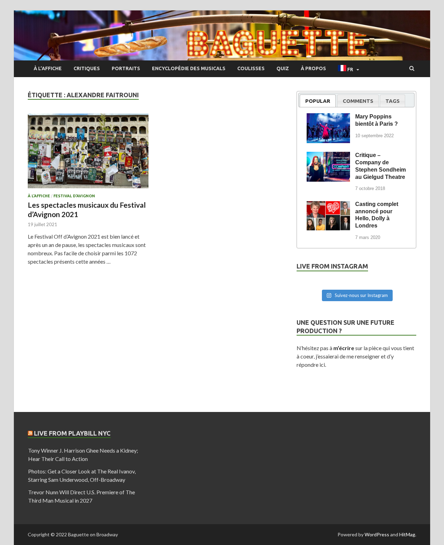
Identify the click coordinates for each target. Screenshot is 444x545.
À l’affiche (48, 68)
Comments (358, 101)
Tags (392, 101)
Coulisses (251, 68)
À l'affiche (39, 196)
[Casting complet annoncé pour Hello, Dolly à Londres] (328, 205)
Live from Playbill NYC (72, 433)
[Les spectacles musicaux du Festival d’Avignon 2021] (88, 154)
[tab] (318, 100)
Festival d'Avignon (74, 196)
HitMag (407, 534)
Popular (317, 101)
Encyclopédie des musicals (188, 68)
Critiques (87, 68)
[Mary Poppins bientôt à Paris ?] (328, 117)
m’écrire (343, 348)
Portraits (126, 68)
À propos (313, 68)
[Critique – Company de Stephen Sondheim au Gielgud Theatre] (328, 156)
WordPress (377, 534)
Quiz (282, 68)
